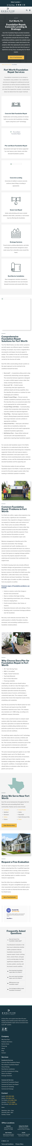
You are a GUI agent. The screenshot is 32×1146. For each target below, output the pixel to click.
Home (3, 64)
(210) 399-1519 (13, 1104)
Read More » (10, 918)
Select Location (15, 2)
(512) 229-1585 (10, 1096)
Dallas (5, 817)
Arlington (6, 810)
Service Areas (8, 64)
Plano (20, 819)
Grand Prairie (22, 810)
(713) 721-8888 (11, 1102)
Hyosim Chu (15, 909)
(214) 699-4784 (10, 1098)
